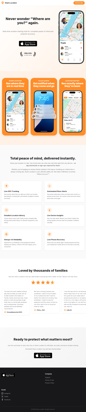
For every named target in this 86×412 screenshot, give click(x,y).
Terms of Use (49, 380)
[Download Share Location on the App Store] (28, 43)
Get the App (79, 3)
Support (47, 377)
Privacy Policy (49, 383)
